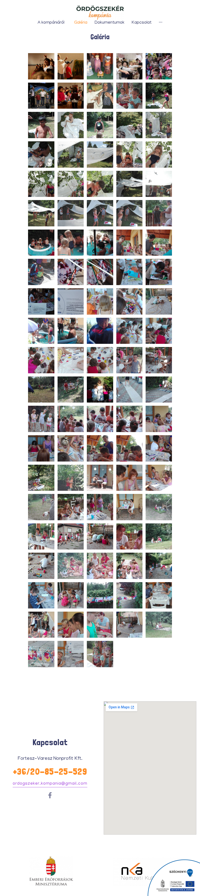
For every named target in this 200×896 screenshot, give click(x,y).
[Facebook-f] (50, 795)
